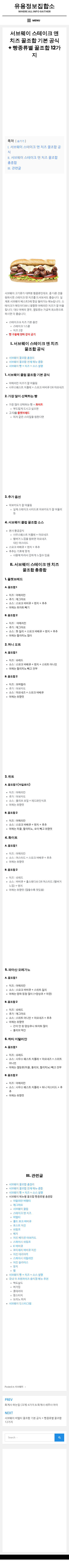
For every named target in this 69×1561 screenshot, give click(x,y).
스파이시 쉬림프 (22, 1242)
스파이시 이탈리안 (23, 1258)
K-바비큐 (18, 1246)
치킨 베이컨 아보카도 (24, 1237)
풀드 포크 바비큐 (22, 1221)
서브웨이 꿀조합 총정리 (21, 358)
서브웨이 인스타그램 (20, 1303)
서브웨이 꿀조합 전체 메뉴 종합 (26, 362)
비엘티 (16, 1217)
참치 (15, 1266)
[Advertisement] (34, 97)
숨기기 (20, 141)
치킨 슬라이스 (20, 1262)
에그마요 (18, 1205)
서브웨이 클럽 (20, 1209)
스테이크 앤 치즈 (22, 1213)
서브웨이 (19, 1387)
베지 (15, 1233)
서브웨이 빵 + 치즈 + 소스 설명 (26, 366)
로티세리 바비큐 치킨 (24, 1250)
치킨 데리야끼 (20, 1254)
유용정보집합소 (34, 6)
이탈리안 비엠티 (22, 1200)
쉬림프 (16, 1229)
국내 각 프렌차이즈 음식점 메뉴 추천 (28, 1279)
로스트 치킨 (19, 1225)
